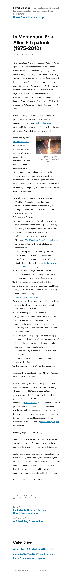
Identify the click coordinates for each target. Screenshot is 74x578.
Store (24, 17)
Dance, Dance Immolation (26, 297)
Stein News (26, 558)
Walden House (30, 402)
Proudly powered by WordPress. (36, 570)
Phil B (17, 54)
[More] (43, 18)
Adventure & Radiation (24, 498)
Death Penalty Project (49, 421)
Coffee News (31, 553)
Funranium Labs (21, 7)
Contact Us (34, 17)
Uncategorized (39, 559)
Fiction (41, 554)
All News (35, 498)
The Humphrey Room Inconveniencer (41, 240)
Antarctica (18, 554)
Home (16, 17)
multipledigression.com (46, 123)
